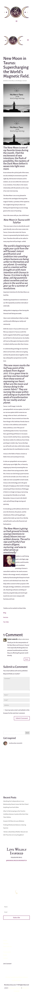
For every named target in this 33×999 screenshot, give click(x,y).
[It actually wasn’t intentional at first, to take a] (13, 873)
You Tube (6, 622)
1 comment (24, 80)
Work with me (7, 947)
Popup (16, 924)
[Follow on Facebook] (4, 969)
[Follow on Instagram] (7, 969)
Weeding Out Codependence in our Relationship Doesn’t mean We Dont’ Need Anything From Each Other (15, 804)
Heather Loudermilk (12, 639)
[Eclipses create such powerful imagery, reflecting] (16, 785)
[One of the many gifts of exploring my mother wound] (6, 873)
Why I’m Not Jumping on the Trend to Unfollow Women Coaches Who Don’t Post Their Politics (15, 814)
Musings (19, 80)
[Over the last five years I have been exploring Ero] (16, 754)
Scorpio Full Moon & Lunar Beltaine (13, 821)
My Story (5, 943)
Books (5, 955)
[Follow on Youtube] (11, 969)
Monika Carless (7, 80)
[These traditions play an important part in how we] (16, 769)
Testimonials (7, 952)
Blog (4, 613)
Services (5, 617)
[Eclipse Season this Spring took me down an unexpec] (26, 870)
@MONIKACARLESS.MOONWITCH (16, 860)
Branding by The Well (14, 988)
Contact (5, 958)
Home (5, 940)
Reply (26, 659)
